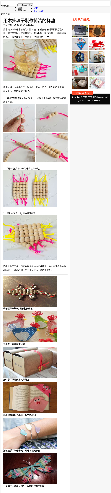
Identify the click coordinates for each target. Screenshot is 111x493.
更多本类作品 (82, 93)
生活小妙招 (38, 11)
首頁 (20, 7)
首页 (35, 8)
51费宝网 (5, 6)
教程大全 (22, 10)
